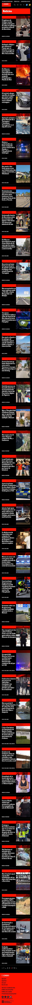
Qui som (4, 978)
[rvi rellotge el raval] (23, 26)
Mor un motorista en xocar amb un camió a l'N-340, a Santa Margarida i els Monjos (9, 292)
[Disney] (23, 465)
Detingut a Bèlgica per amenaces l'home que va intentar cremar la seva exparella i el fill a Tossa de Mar (8, 48)
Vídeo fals (16, 1)
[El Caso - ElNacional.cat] (5, 975)
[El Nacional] (29, 4)
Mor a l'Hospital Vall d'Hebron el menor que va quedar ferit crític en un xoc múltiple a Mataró (9, 414)
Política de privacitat (7, 989)
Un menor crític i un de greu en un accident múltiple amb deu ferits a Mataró (8, 609)
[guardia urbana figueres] (23, 392)
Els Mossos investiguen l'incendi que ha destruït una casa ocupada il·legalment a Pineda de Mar (8, 74)
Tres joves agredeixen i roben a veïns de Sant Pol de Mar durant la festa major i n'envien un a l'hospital (9, 317)
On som (4, 982)
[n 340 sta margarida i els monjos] (23, 294)
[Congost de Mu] (23, 441)
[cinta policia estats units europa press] (23, 562)
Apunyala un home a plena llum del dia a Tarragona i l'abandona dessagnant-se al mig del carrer (8, 122)
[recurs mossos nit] (23, 148)
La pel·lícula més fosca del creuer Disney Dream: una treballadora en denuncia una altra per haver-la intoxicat (8, 464)
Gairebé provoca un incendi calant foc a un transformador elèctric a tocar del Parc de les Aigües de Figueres (8, 390)
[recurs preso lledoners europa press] (23, 758)
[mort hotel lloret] (23, 245)
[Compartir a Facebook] (3, 997)
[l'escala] (23, 197)
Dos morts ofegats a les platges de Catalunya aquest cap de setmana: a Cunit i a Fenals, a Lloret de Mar (9, 341)
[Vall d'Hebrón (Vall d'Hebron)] (23, 416)
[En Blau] (26, 4)
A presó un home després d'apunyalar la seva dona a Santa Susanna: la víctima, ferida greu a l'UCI (9, 487)
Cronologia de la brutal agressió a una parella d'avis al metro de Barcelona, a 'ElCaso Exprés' (9, 779)
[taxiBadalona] (23, 99)
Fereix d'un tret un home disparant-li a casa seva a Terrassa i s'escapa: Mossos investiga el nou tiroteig (9, 366)
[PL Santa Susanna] (23, 489)
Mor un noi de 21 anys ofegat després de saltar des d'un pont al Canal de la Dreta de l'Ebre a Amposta (9, 707)
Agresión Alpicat (25, 1)
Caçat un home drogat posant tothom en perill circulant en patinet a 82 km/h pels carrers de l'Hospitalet (8, 586)
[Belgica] (23, 50)
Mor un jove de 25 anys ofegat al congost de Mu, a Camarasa (8, 437)
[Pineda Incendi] (23, 75)
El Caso (6, 5)
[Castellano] (20, 4)
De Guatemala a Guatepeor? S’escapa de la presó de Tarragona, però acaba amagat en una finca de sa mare (9, 927)
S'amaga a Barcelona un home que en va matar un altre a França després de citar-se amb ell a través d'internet (8, 830)
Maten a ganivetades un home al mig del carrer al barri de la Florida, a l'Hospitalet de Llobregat (8, 147)
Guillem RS (4, 60)
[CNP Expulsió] (23, 831)
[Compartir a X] (5, 997)
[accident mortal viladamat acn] (23, 172)
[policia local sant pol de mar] (23, 319)
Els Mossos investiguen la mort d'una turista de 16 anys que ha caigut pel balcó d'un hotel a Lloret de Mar (8, 244)
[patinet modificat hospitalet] (23, 587)
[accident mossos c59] (23, 660)
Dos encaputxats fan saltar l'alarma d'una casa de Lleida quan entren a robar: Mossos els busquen (9, 633)
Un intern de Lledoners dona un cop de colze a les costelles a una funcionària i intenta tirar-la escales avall (9, 756)
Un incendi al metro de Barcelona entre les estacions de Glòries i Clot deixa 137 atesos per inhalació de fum (8, 219)
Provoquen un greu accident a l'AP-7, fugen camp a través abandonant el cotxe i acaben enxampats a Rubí (9, 902)
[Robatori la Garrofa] (23, 855)
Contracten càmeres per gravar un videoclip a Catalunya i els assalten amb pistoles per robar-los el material (9, 684)
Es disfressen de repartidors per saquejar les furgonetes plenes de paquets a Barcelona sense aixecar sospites (8, 537)
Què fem (4, 980)
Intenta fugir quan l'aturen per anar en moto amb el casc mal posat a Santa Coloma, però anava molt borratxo (8, 512)
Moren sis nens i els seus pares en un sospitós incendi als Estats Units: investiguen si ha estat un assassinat (8, 561)
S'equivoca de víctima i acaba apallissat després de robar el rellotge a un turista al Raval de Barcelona (9, 24)
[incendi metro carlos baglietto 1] (23, 221)
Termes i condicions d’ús (8, 987)
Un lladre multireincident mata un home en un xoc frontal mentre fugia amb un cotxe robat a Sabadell (8, 951)
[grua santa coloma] (23, 514)
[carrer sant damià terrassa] (23, 367)
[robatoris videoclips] (23, 684)
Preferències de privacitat (9, 993)
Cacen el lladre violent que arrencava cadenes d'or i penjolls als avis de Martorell (8, 804)
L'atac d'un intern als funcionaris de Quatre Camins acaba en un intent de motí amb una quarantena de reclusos (8, 732)
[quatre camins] (23, 733)
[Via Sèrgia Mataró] (23, 611)
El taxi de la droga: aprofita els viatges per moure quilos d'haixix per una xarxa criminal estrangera (8, 97)
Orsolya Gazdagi (6, 36)
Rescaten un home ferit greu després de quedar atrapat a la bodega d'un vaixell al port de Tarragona (8, 268)
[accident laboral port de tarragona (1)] (23, 270)
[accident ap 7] (23, 904)
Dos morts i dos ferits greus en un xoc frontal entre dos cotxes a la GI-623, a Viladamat (9, 170)
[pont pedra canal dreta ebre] (23, 709)
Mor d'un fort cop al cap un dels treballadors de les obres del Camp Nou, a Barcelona (9, 877)
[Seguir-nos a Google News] (11, 997)
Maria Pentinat (5, 426)
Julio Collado (5, 182)
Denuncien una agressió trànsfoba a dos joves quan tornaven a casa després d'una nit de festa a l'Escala (9, 195)
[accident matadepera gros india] (23, 953)
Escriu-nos (5, 984)
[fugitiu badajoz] (23, 928)
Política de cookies (7, 991)
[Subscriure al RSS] (8, 997)
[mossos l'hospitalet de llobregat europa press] (23, 636)
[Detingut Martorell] (23, 806)
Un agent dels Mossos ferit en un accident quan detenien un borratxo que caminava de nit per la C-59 (8, 659)
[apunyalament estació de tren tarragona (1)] (23, 123)
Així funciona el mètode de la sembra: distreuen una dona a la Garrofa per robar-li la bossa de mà (8, 853)
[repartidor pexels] (23, 538)
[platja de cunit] (23, 343)
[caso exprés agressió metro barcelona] (23, 782)
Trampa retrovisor (7, 1)
